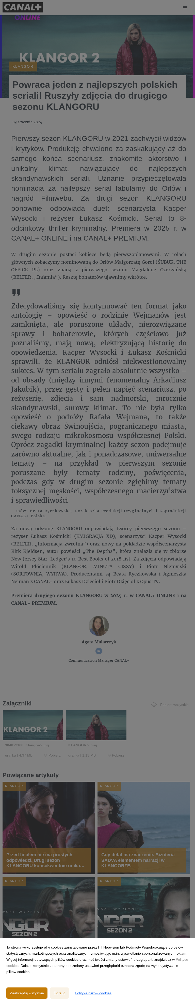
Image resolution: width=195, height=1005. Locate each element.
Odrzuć (59, 993)
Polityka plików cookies (93, 993)
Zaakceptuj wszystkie (27, 993)
